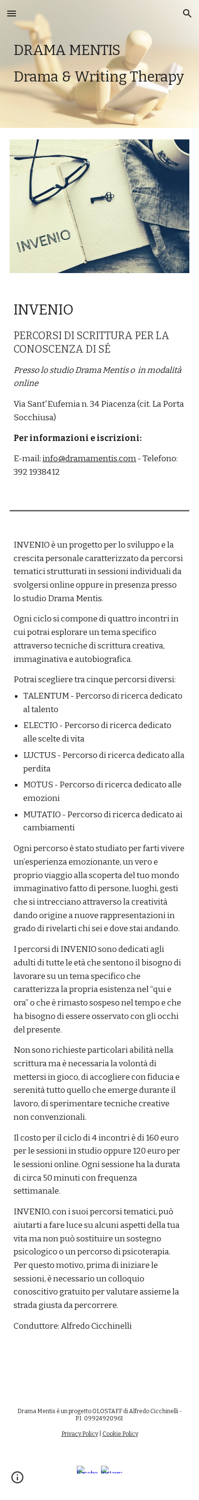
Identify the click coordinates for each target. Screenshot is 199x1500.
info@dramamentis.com (89, 459)
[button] (11, 13)
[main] (99, 64)
